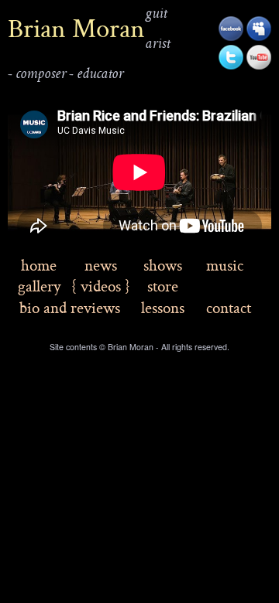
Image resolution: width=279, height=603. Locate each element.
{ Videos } (100, 285)
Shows (162, 264)
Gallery (39, 285)
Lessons (162, 307)
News (100, 264)
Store (162, 285)
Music (224, 264)
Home (39, 264)
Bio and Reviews (69, 307)
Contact (228, 307)
